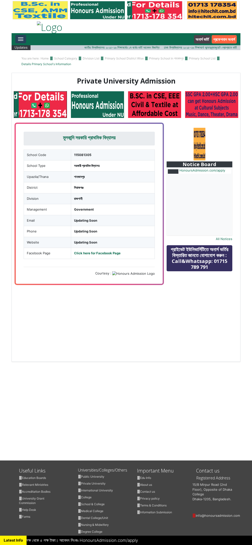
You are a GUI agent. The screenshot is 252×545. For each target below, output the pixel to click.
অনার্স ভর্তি (202, 39)
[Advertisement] (203, 310)
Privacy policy (150, 498)
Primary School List (202, 58)
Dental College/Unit (94, 518)
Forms (26, 516)
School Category (65, 58)
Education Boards (34, 478)
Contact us (147, 491)
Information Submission (156, 512)
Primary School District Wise (124, 58)
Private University (93, 483)
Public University (92, 476)
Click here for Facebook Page (97, 253)
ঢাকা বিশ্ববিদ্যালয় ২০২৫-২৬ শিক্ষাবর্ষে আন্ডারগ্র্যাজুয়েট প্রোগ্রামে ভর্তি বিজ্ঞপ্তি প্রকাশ (202, 47)
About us (146, 485)
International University (97, 490)
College (86, 497)
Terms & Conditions (153, 505)
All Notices (224, 239)
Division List (91, 58)
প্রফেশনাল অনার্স (224, 39)
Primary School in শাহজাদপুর (166, 58)
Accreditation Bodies (36, 491)
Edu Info (145, 478)
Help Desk (29, 510)
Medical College (92, 511)
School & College (93, 504)
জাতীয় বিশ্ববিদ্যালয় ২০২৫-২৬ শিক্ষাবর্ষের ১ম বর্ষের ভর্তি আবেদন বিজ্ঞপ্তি (116, 47)
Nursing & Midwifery (95, 525)
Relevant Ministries (35, 485)
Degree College (91, 531)
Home (45, 58)
